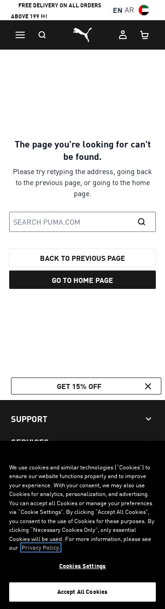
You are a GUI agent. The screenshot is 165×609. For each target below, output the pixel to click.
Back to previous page (82, 258)
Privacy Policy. (41, 547)
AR (129, 10)
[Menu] (20, 35)
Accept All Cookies (82, 591)
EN (117, 10)
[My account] (123, 35)
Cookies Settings (82, 566)
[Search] (42, 35)
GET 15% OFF (79, 386)
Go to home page (82, 280)
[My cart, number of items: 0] (145, 35)
